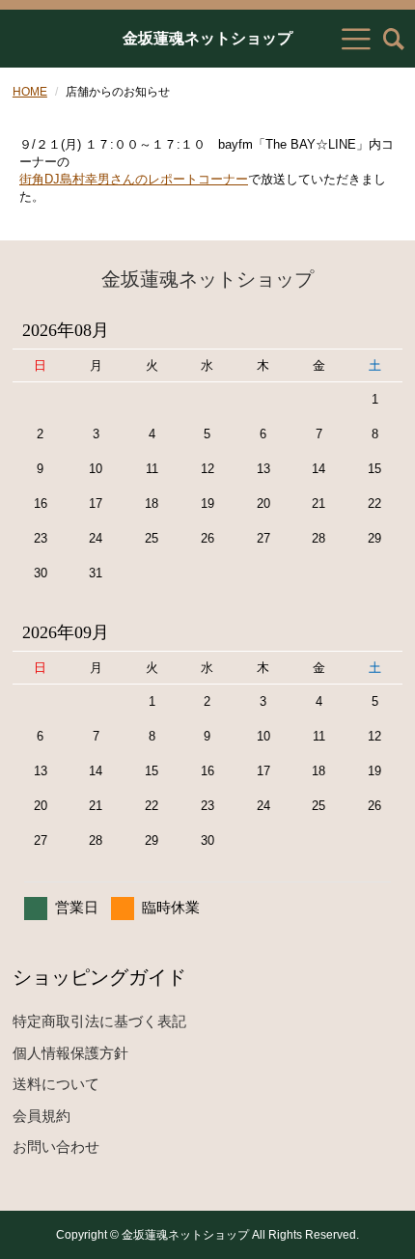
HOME (30, 91)
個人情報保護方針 (70, 1053)
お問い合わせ (56, 1146)
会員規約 (41, 1115)
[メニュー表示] (356, 39)
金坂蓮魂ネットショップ (207, 38)
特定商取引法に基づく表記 (99, 1021)
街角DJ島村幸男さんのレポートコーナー (133, 179)
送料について (56, 1084)
